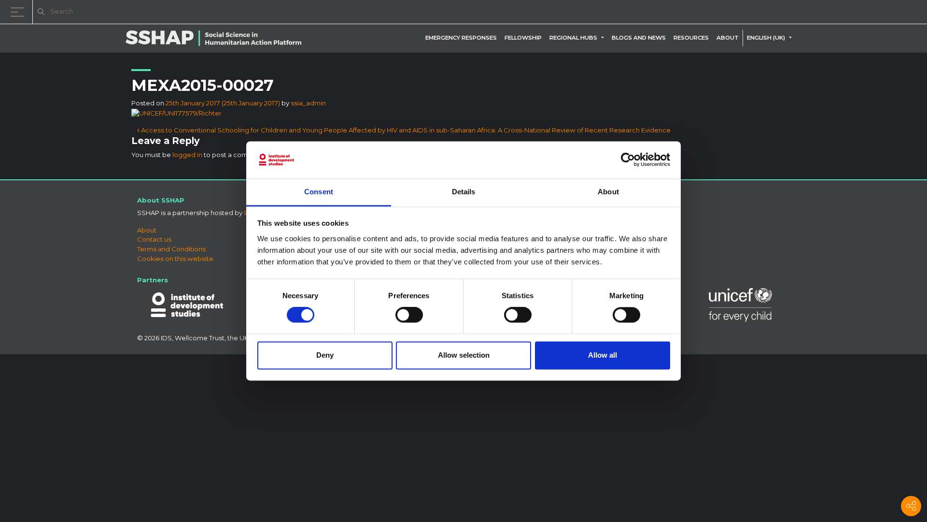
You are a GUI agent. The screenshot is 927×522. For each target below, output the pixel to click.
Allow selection (464, 355)
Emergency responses (461, 37)
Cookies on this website (175, 258)
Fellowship (523, 37)
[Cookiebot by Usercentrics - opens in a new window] (628, 160)
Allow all (602, 355)
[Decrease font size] (797, 13)
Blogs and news (639, 37)
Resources (691, 37)
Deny (325, 355)
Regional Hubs (573, 37)
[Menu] (19, 12)
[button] (604, 37)
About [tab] (608, 192)
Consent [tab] (318, 192)
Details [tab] (464, 192)
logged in (187, 155)
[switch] (409, 315)
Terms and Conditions (171, 249)
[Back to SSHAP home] (873, 12)
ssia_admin (308, 103)
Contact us (154, 239)
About (727, 37)
